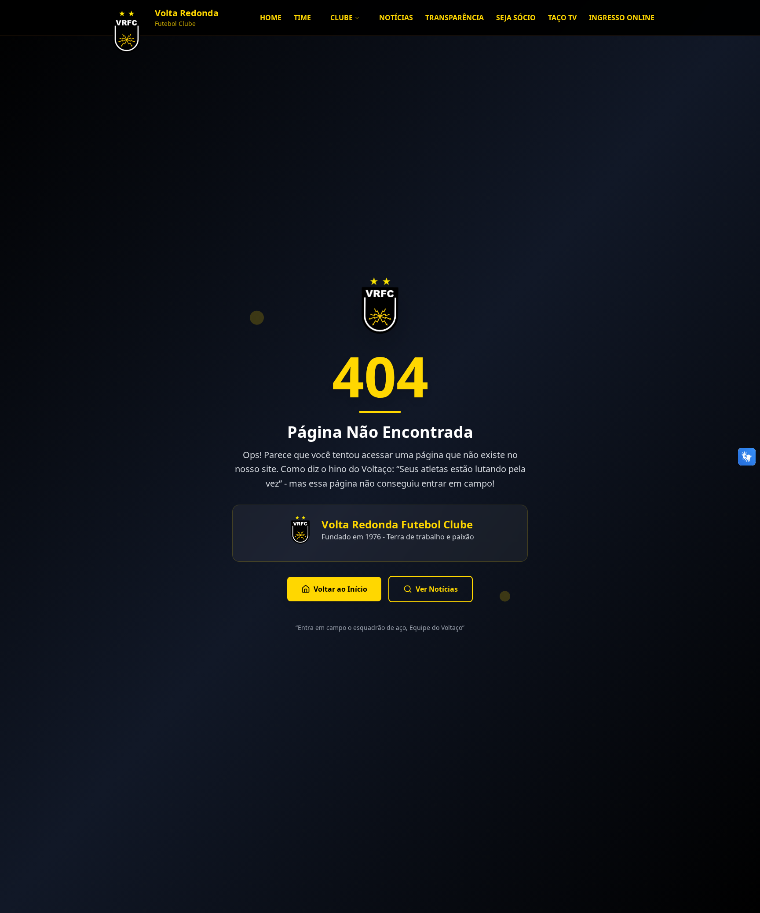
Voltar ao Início (340, 589)
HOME (270, 17)
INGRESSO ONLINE (621, 17)
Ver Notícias (437, 589)
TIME (302, 17)
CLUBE (341, 17)
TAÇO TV (562, 17)
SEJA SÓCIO (516, 17)
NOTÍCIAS (396, 17)
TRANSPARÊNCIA (454, 17)
